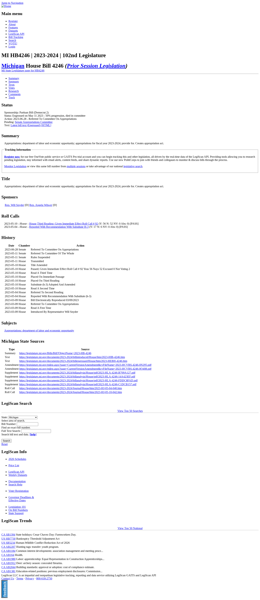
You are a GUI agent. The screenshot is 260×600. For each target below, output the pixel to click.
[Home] (6, 6)
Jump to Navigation (12, 2)
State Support (16, 513)
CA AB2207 (8, 546)
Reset (4, 444)
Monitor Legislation (15, 166)
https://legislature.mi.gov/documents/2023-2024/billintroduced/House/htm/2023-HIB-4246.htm (72, 357)
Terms (19, 578)
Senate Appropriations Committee (34, 122)
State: (4, 417)
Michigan (12, 65)
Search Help (15, 484)
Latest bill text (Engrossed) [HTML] (31, 125)
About (12, 24)
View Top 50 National (130, 528)
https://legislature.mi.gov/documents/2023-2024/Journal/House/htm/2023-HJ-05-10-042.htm (70, 392)
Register (13, 21)
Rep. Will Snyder (14, 205)
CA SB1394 (8, 534)
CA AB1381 (8, 571)
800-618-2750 (44, 578)
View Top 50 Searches (130, 410)
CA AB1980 (8, 559)
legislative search (132, 166)
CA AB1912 (8, 563)
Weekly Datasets (17, 474)
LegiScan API (16, 33)
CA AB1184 (8, 550)
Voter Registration (18, 490)
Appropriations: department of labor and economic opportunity (39, 330)
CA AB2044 (8, 567)
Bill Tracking (15, 37)
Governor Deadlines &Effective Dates (21, 499)
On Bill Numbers (18, 510)
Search (12, 40)
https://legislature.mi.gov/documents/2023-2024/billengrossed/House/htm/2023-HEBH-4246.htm (73, 360)
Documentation (17, 481)
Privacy (29, 578)
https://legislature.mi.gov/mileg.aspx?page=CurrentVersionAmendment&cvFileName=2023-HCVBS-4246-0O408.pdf (85, 368)
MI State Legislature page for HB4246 (22, 70)
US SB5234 (8, 542)
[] (33, 434)
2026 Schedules (17, 459)
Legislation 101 (17, 506)
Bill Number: (9, 423)
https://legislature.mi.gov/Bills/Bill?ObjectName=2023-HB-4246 (55, 353)
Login (11, 46)
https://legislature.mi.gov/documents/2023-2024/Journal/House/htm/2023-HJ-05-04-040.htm (70, 388)
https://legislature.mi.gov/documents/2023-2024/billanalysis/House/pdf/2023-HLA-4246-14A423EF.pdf (77, 376)
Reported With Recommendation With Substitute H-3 (59, 226)
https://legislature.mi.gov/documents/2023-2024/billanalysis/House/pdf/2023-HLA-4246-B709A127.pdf (77, 372)
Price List (13, 465)
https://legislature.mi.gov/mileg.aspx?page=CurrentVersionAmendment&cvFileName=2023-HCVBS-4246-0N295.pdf (85, 364)
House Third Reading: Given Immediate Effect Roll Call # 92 (63, 223)
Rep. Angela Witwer (40, 205)
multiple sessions (76, 166)
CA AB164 (7, 554)
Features (13, 27)
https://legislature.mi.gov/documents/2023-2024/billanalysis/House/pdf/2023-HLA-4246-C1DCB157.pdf (77, 384)
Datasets (13, 30)
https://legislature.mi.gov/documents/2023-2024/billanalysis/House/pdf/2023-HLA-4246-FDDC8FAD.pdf (78, 380)
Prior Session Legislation (96, 65)
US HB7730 (8, 538)
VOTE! (12, 43)
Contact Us (7, 578)
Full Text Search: (11, 430)
